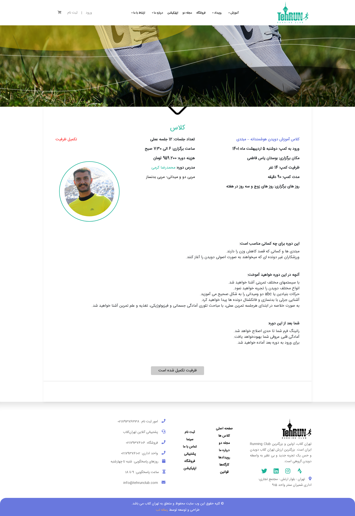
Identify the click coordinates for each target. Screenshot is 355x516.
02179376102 (130, 453)
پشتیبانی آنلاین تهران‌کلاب (140, 432)
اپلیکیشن (190, 468)
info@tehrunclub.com (140, 483)
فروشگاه (190, 461)
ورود (89, 12)
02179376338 (128, 421)
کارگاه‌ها (224, 465)
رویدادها (224, 457)
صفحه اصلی (224, 428)
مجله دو (224, 443)
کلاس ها (224, 436)
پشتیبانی (190, 454)
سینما (189, 439)
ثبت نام (72, 12)
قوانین (224, 472)
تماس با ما (190, 447)
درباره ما (224, 450)
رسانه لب (162, 510)
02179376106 (135, 443)
